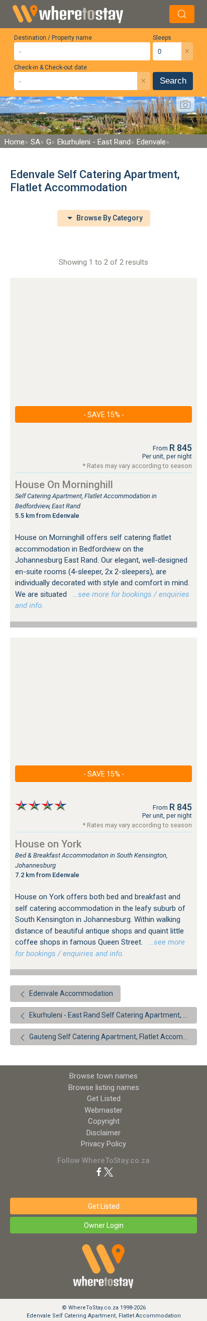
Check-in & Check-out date (50, 67)
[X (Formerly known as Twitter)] (108, 1171)
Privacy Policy (103, 1143)
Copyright (104, 1121)
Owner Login (104, 1225)
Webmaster (103, 1110)
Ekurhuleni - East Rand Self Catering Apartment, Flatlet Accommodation (112, 1015)
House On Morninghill (64, 485)
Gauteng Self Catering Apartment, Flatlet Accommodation (112, 1037)
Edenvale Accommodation (70, 993)
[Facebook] (99, 1171)
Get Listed (104, 1098)
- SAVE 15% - (103, 415)
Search (173, 81)
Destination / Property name (53, 37)
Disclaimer (103, 1132)
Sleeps (162, 37)
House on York (48, 844)
